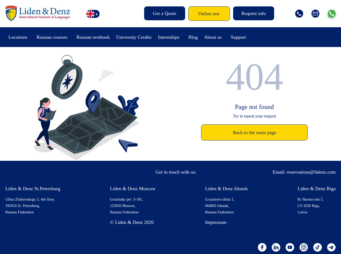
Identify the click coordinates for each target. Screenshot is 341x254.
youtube (290, 247)
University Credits (134, 37)
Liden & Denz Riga (317, 188)
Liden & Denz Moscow (133, 188)
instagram (303, 247)
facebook (262, 247)
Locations (18, 37)
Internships (168, 37)
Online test (209, 13)
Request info (253, 13)
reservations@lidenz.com (311, 172)
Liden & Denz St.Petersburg (32, 188)
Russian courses (51, 37)
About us (213, 37)
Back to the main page (254, 132)
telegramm (331, 247)
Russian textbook (93, 37)
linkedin (276, 247)
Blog (193, 37)
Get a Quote (164, 13)
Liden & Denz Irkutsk (226, 188)
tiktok (317, 247)
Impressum (215, 222)
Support (238, 37)
